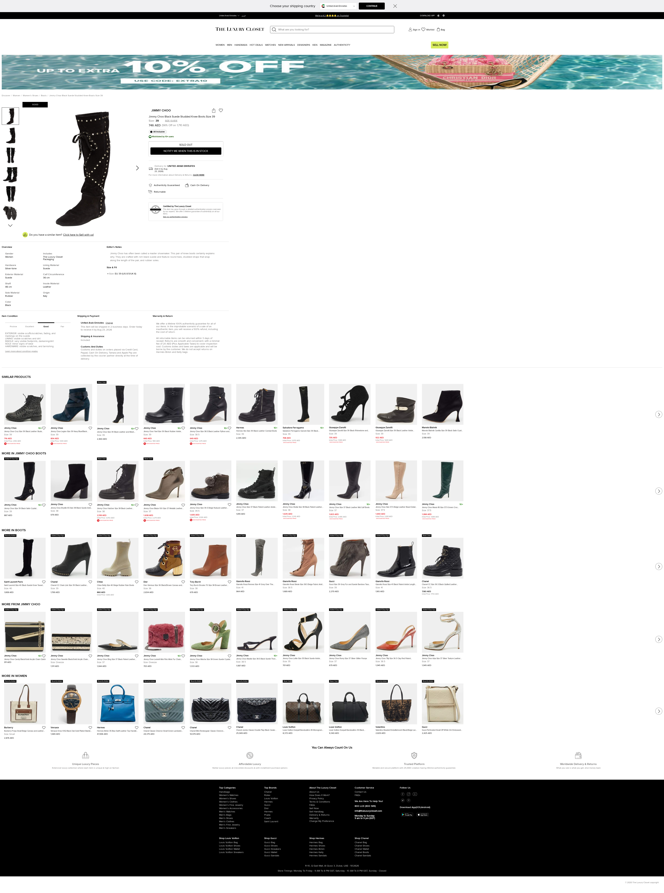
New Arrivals (286, 45)
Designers (303, 45)
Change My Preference (321, 821)
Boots (44, 96)
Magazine (325, 45)
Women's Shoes (31, 96)
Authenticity (342, 45)
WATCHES (270, 45)
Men (229, 45)
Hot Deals (256, 45)
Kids (314, 45)
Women (220, 45)
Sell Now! (440, 45)
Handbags (240, 45)
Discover (6, 96)
